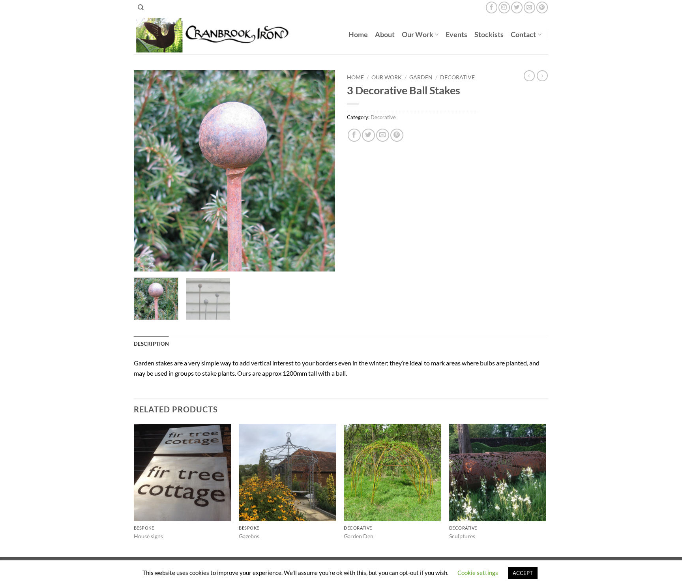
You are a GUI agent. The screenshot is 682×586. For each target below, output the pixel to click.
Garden (421, 77)
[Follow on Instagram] (504, 7)
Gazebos (249, 536)
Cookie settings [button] (477, 572)
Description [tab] (151, 344)
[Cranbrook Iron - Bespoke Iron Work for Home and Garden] (215, 34)
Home (358, 34)
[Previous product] (542, 75)
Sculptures (462, 536)
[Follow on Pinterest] (542, 7)
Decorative (457, 77)
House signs (148, 536)
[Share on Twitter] (368, 135)
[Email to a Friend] (382, 135)
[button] (144, 262)
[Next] (321, 171)
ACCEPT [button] (523, 573)
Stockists (489, 34)
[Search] (141, 7)
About (385, 34)
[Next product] (529, 75)
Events (456, 34)
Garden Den (358, 536)
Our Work (417, 34)
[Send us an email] (529, 7)
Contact (523, 34)
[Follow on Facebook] (491, 7)
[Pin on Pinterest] (396, 135)
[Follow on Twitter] (517, 7)
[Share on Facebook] (354, 135)
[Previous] (148, 171)
